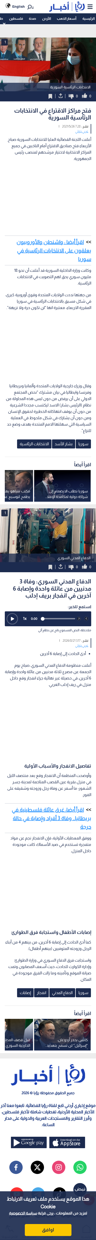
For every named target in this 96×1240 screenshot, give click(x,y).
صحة (32, 18)
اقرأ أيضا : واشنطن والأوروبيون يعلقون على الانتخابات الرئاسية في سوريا (54, 250)
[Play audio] (12, 619)
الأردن (46, 18)
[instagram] (58, 1167)
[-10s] (79, 618)
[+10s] (86, 618)
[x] (37, 1167)
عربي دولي (81, 131)
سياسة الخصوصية (23, 1213)
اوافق (48, 1230)
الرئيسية (88, 18)
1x (25, 618)
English (18, 7)
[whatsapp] (80, 1167)
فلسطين (16, 18)
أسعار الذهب (66, 18)
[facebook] (16, 1167)
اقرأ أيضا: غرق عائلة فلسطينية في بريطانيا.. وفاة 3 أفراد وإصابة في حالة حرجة (51, 818)
